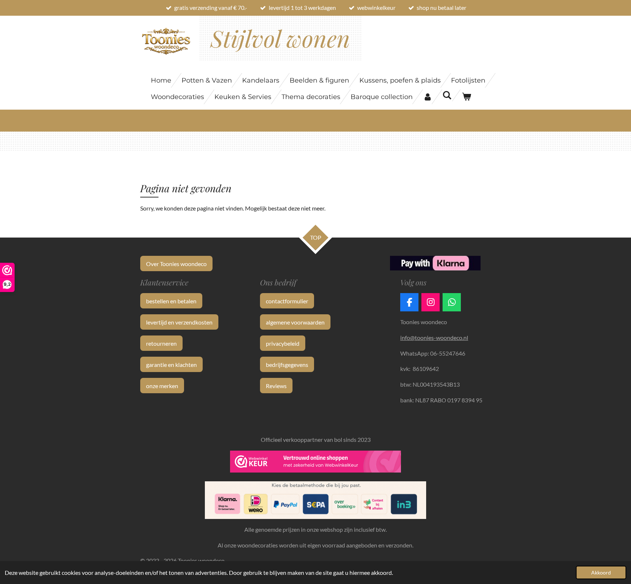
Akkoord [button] (601, 572)
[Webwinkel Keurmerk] (315, 463)
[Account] (427, 97)
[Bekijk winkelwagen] (466, 97)
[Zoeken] (446, 95)
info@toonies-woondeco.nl (434, 337)
